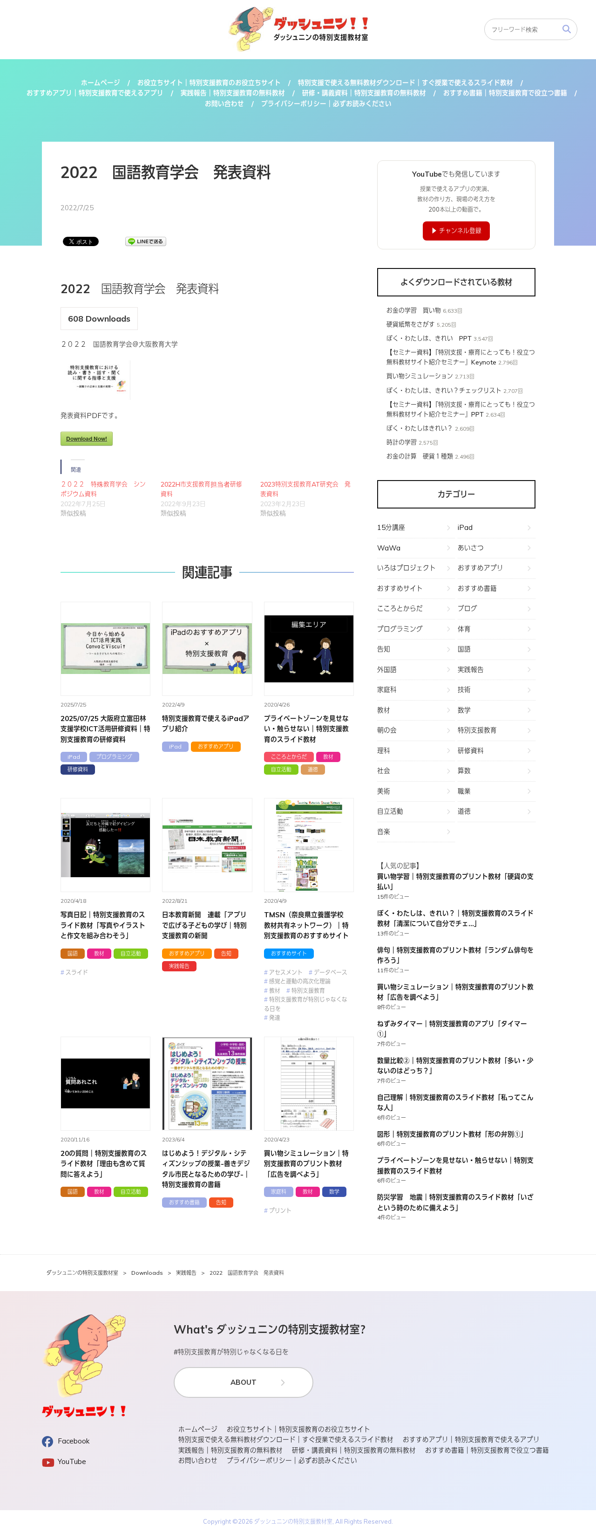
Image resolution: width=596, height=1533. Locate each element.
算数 (464, 770)
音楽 (383, 831)
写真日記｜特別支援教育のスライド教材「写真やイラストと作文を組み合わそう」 (103, 925)
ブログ (467, 608)
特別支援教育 (308, 990)
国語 (73, 953)
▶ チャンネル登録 (456, 230)
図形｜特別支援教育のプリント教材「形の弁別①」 (452, 1134)
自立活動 (281, 769)
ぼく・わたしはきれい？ (419, 428)
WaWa (388, 547)
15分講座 (391, 527)
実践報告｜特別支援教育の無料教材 (233, 93)
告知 (226, 953)
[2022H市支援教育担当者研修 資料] (211, 499)
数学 (334, 1191)
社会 (383, 770)
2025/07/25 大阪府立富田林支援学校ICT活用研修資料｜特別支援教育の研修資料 (105, 729)
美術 (383, 791)
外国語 (387, 669)
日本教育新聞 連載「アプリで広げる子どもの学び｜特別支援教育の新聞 (204, 925)
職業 (464, 791)
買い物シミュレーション (419, 376)
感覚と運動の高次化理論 (300, 981)
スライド (77, 972)
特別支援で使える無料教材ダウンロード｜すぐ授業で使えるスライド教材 (405, 82)
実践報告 (179, 965)
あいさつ (471, 547)
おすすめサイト (289, 953)
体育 (464, 629)
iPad (74, 756)
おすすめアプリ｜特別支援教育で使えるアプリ (95, 93)
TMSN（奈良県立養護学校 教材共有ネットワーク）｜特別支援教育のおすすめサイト (307, 925)
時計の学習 (401, 442)
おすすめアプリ (216, 746)
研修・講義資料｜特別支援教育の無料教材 (364, 93)
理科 (383, 750)
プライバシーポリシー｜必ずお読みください (326, 103)
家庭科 (278, 1191)
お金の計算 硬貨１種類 (419, 456)
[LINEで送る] (145, 241)
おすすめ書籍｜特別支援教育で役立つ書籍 (505, 93)
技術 (464, 689)
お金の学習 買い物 (413, 310)
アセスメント (286, 972)
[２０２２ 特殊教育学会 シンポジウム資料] (111, 499)
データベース (330, 972)
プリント (280, 1210)
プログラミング (114, 756)
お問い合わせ (224, 103)
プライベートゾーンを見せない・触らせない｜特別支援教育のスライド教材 (306, 729)
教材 (328, 756)
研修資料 (78, 769)
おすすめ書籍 (184, 1202)
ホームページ (100, 82)
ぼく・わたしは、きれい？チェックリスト (443, 390)
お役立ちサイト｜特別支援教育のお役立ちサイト (209, 82)
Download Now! (86, 438)
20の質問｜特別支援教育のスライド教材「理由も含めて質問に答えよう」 (104, 1164)
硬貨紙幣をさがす (410, 324)
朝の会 (387, 730)
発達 (274, 1017)
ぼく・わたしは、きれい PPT (429, 338)
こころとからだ (289, 756)
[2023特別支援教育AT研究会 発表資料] (310, 499)
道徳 (313, 769)
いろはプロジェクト (406, 568)
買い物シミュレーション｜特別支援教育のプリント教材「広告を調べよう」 (306, 1164)
